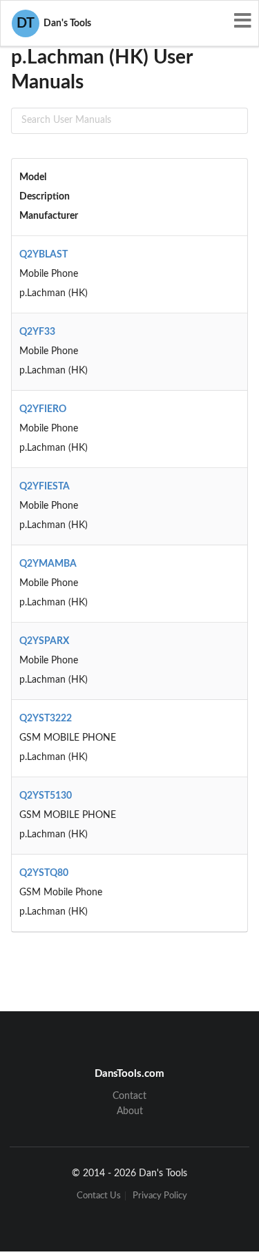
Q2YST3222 (45, 718)
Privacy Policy (160, 1195)
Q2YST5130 (45, 796)
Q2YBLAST (43, 255)
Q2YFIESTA (44, 486)
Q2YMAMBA (48, 564)
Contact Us (99, 1195)
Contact (129, 1096)
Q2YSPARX (44, 641)
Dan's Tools (54, 23)
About (130, 1111)
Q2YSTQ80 (43, 873)
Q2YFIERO (42, 409)
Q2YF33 (37, 332)
